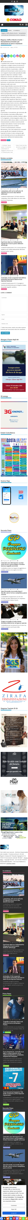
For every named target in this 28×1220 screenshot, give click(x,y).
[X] (5, 56)
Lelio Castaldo (16, 1090)
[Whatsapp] (11, 56)
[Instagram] (17, 56)
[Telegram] (14, 56)
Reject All (13, 1209)
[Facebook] (2, 56)
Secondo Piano (5, 571)
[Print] (23, 56)
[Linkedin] (8, 56)
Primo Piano (7, 1032)
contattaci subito (10, 863)
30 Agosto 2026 (5, 189)
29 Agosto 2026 (5, 275)
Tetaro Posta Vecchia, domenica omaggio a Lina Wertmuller (21, 147)
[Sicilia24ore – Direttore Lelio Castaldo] (2, 24)
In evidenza (3, 140)
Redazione (13, 189)
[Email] (20, 56)
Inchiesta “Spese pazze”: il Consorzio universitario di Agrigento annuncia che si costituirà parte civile (7, 149)
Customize (14, 1205)
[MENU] (26, 24)
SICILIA (8, 140)
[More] (2, 59)
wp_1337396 (14, 47)
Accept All (13, 1213)
